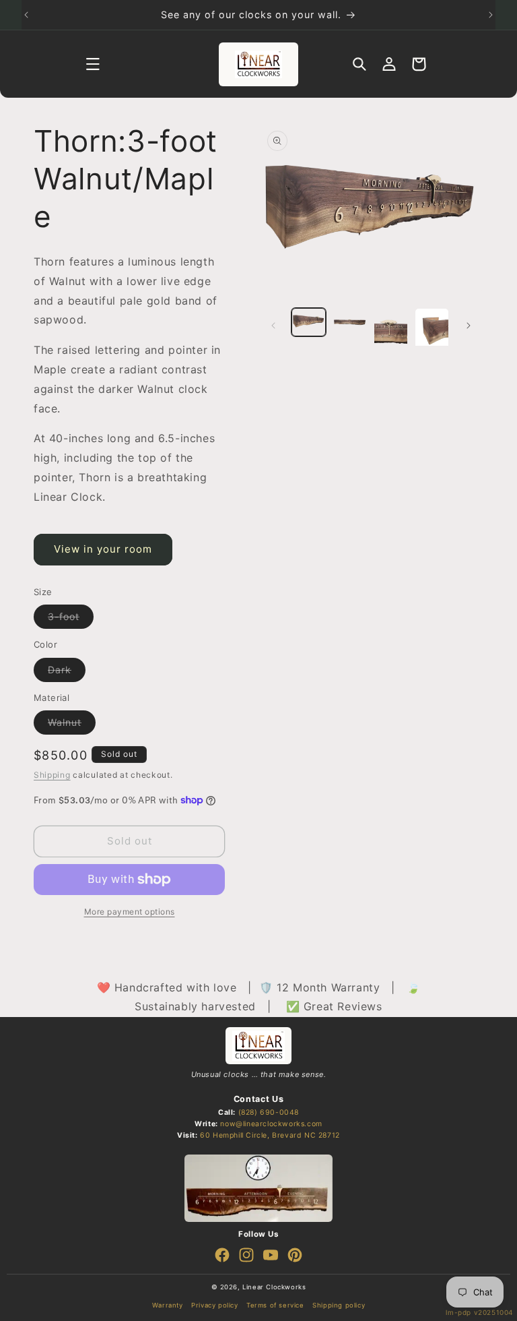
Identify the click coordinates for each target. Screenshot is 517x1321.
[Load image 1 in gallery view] (308, 322)
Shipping (52, 775)
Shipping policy (338, 1305)
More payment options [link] (129, 912)
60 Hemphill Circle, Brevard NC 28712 (270, 1135)
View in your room (103, 549)
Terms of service (275, 1305)
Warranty (167, 1305)
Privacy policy (214, 1305)
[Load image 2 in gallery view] (350, 322)
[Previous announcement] (26, 15)
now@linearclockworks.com (271, 1123)
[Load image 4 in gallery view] (432, 331)
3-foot (71, 619)
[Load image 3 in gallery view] (391, 331)
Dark (66, 672)
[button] (93, 64)
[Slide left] (273, 325)
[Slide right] (468, 325)
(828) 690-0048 (268, 1112)
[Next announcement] (491, 15)
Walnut (72, 725)
